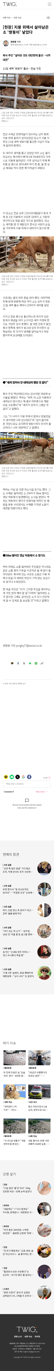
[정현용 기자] (6, 43)
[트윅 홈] (10, 4)
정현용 (13, 41)
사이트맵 (37, 1346)
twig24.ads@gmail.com (31, 1351)
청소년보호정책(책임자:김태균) (24, 1346)
